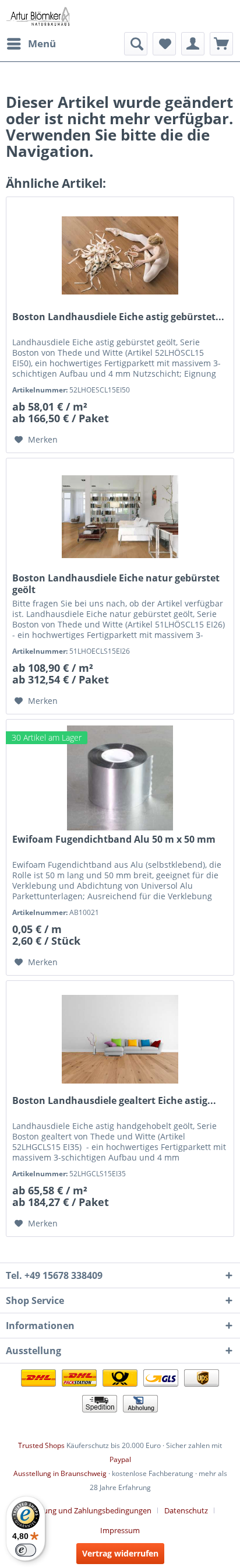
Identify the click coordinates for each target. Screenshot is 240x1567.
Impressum (120, 1530)
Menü (42, 43)
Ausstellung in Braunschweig (60, 1473)
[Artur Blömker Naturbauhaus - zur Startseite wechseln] (38, 16)
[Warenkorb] (221, 43)
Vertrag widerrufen (120, 1553)
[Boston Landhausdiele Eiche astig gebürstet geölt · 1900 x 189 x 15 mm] (120, 255)
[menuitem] (31, 43)
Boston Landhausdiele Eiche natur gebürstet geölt (116, 583)
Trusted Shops (41, 1445)
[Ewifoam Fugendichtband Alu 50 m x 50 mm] (120, 777)
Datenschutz (186, 1510)
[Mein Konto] (192, 43)
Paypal (120, 1459)
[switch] (25, 1550)
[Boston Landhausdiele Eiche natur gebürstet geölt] (120, 516)
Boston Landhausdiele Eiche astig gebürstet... (118, 317)
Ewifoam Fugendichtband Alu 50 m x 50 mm (114, 839)
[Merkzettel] (164, 43)
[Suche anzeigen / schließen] (135, 43)
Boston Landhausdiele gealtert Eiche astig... (114, 1101)
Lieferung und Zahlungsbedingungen (87, 1510)
